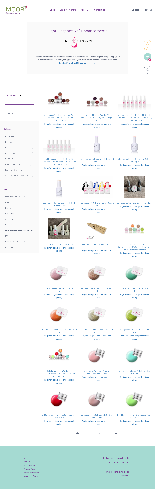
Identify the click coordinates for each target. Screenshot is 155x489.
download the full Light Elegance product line (78, 63)
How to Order (29, 465)
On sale (10, 114)
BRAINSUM (125, 475)
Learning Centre (68, 10)
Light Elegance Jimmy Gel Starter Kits (59, 244)
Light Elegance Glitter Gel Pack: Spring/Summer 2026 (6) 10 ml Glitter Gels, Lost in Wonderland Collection (134, 247)
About (26, 458)
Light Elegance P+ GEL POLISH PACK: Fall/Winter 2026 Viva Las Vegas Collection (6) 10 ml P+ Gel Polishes (59, 161)
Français (148, 10)
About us (85, 10)
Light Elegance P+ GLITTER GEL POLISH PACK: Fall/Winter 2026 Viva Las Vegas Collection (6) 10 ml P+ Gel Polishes (134, 117)
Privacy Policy (30, 469)
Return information (31, 473)
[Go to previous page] (77, 434)
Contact (27, 462)
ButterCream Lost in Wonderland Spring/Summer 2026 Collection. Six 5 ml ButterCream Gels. (59, 373)
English (135, 10)
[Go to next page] (116, 434)
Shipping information (32, 476)
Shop (52, 10)
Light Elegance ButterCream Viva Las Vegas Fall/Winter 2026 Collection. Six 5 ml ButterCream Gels (59, 117)
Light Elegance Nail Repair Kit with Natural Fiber (134, 203)
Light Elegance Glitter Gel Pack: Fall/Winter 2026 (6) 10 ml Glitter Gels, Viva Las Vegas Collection (97, 117)
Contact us (99, 10)
